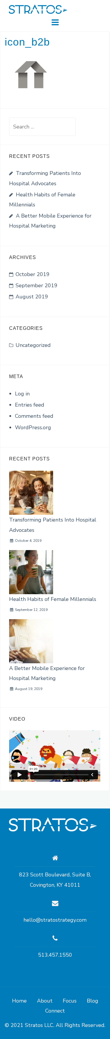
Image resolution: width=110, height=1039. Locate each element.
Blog (92, 1000)
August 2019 (32, 296)
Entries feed (29, 404)
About (45, 1000)
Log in (22, 393)
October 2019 (33, 274)
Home (19, 1000)
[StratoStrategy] (53, 824)
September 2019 (36, 285)
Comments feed (34, 416)
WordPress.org (33, 427)
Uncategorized (33, 345)
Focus (70, 1000)
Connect (55, 1010)
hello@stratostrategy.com (55, 919)
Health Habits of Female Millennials (52, 599)
